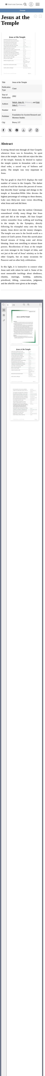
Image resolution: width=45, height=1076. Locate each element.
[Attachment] (4, 320)
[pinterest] (16, 130)
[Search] (3, 304)
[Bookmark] (4, 315)
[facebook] (3, 130)
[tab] (4, 310)
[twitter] (10, 130)
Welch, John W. (18, 102)
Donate (22, 10)
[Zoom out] (24, 304)
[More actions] (40, 304)
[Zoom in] (28, 304)
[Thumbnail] (4, 310)
